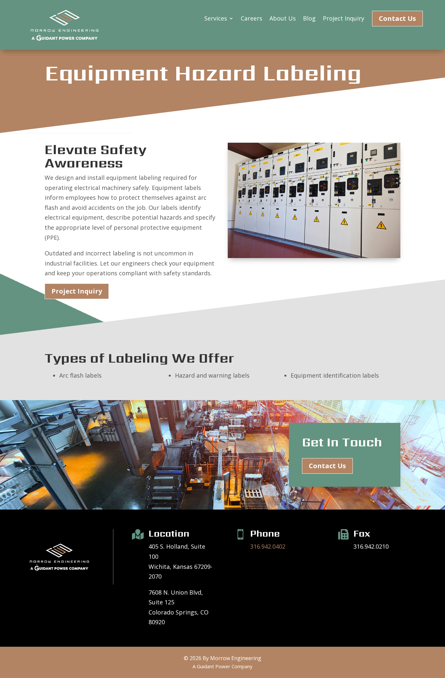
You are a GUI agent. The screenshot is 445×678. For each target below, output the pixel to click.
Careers (251, 19)
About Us (282, 19)
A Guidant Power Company (222, 666)
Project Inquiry (343, 19)
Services (215, 19)
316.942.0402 (267, 546)
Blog (309, 19)
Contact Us (397, 18)
